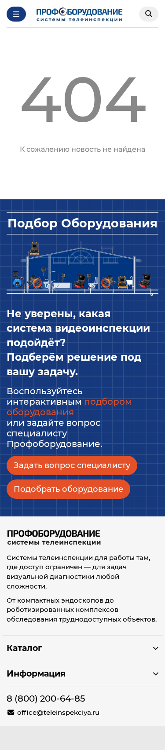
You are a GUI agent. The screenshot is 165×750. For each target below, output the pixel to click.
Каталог (24, 648)
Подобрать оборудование (68, 489)
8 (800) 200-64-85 (46, 698)
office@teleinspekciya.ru (58, 712)
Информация (36, 673)
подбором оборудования (69, 406)
